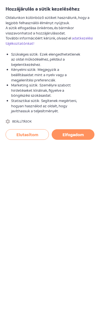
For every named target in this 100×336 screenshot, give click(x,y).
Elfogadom (73, 134)
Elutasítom (27, 134)
